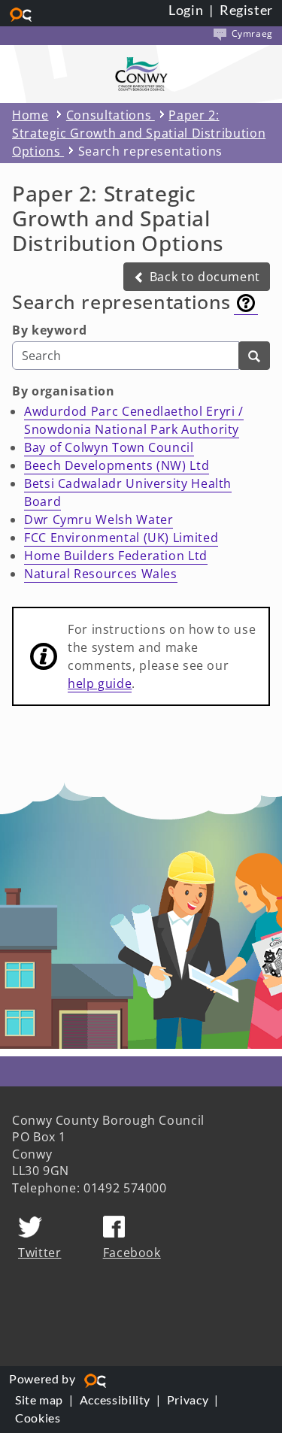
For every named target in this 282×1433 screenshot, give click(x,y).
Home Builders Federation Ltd (116, 555)
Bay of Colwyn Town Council (109, 447)
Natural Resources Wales (100, 573)
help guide (100, 683)
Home (30, 115)
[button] (196, 276)
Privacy (187, 1399)
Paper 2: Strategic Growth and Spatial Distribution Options (138, 133)
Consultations (110, 115)
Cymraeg (251, 33)
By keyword (49, 330)
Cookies (37, 1417)
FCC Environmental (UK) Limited (121, 537)
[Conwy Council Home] (141, 74)
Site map (39, 1399)
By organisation (63, 391)
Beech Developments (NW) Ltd (116, 465)
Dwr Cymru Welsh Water (98, 519)
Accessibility (115, 1399)
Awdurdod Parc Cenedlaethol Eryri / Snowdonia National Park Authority (134, 420)
